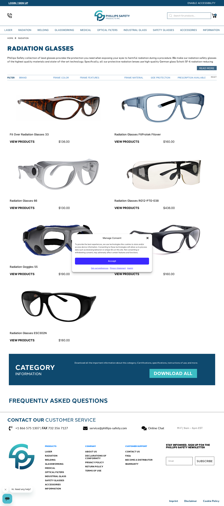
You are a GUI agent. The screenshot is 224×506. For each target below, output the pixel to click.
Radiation (23, 38)
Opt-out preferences (99, 268)
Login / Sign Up (18, 3)
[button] (147, 238)
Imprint (130, 268)
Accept (112, 261)
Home (10, 38)
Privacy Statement (118, 268)
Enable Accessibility (201, 3)
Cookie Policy (211, 501)
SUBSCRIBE (205, 461)
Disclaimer (190, 501)
